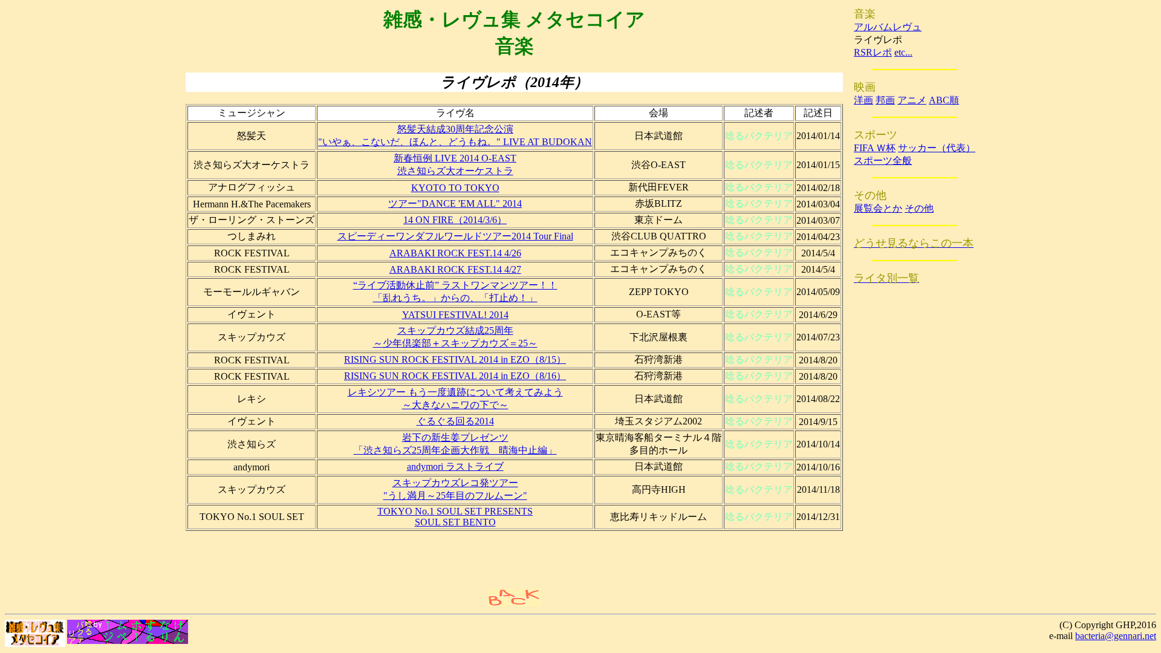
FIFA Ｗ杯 (875, 148)
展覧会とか (878, 208)
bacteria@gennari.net (1115, 636)
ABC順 (944, 100)
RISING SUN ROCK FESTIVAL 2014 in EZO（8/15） (455, 359)
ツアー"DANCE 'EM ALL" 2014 (455, 203)
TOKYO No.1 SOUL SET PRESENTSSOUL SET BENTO (455, 516)
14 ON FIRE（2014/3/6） (455, 220)
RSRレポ (873, 52)
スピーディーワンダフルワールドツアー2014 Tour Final (455, 236)
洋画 (863, 100)
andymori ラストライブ (455, 466)
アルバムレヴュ (888, 27)
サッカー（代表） (936, 148)
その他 (919, 208)
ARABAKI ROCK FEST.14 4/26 (455, 253)
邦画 (885, 100)
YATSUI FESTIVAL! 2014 (455, 315)
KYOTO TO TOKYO (455, 188)
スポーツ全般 (883, 160)
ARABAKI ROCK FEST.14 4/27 (455, 269)
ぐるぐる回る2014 (455, 421)
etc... (903, 52)
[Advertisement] (371, 559)
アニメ (911, 100)
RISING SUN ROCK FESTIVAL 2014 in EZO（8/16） (455, 376)
